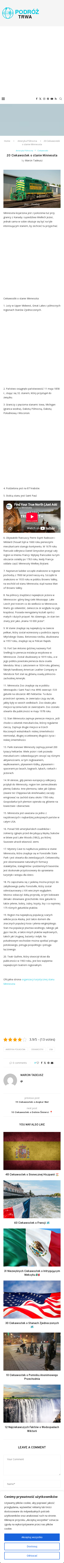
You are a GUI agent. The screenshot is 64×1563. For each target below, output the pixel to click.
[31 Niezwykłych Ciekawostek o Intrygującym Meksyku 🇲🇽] (32, 1247)
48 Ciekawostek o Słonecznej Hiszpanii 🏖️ (32, 1174)
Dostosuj (32, 1546)
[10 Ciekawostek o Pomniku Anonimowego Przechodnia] (32, 1352)
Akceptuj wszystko (32, 1537)
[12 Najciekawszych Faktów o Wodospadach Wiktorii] (32, 1404)
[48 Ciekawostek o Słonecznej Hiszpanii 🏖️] (32, 1151)
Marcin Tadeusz (33, 160)
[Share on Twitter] (45, 1062)
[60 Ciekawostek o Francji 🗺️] (32, 1199)
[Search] (60, 99)
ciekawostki (37, 1049)
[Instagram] (44, 99)
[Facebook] (36, 99)
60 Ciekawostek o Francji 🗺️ (32, 1223)
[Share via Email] (52, 1062)
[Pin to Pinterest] (48, 1062)
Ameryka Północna (27, 140)
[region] (32, 1527)
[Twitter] (40, 99)
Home (7, 140)
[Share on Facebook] (41, 1062)
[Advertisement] (32, 60)
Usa (51, 1049)
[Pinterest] (48, 99)
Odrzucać (32, 1555)
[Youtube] (52, 99)
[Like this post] (38, 1062)
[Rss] (56, 99)
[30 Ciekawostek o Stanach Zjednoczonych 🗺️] (32, 1300)
